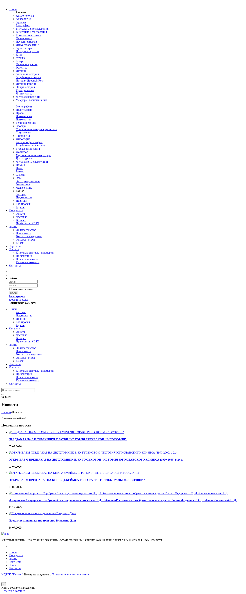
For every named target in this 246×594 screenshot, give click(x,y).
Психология (23, 119)
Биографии (23, 25)
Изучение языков (26, 41)
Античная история (27, 74)
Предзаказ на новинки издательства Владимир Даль (43, 520)
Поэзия (20, 164)
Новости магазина (27, 259)
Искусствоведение (27, 44)
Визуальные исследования (32, 28)
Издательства (24, 197)
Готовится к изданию (29, 236)
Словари (21, 125)
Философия (23, 138)
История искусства (27, 51)
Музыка (21, 57)
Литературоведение (28, 96)
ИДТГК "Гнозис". (12, 574)
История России (26, 83)
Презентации (24, 255)
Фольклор (22, 151)
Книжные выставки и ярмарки (35, 252)
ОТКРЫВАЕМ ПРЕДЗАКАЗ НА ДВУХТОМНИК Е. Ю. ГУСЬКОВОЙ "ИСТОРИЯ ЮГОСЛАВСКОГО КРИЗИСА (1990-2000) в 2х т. (96, 459)
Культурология (25, 90)
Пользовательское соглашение (70, 574)
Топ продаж (23, 203)
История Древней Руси (30, 80)
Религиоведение (26, 122)
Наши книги (23, 233)
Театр (19, 61)
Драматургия (24, 158)
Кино (19, 54)
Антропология (25, 15)
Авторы (21, 194)
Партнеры (15, 246)
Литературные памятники (32, 161)
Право (20, 113)
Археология (23, 18)
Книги (13, 9)
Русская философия (28, 148)
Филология (23, 135)
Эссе (19, 177)
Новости (14, 249)
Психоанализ (24, 116)
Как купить (16, 210)
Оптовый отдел (25, 239)
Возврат (21, 220)
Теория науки (24, 38)
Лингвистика (24, 93)
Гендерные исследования (31, 31)
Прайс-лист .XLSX (27, 223)
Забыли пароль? (18, 299)
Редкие (20, 207)
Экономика (23, 184)
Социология (23, 132)
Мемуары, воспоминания (31, 100)
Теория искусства (26, 64)
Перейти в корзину (13, 590)
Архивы (21, 22)
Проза (19, 168)
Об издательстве (26, 229)
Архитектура (24, 48)
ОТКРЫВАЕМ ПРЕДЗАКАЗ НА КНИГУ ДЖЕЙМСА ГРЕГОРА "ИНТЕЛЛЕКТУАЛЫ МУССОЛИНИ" (77, 479)
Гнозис (13, 226)
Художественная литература (33, 155)
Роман (20, 171)
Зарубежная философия (30, 145)
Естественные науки (28, 35)
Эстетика (21, 67)
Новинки (21, 200)
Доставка (21, 216)
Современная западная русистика (36, 129)
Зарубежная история (28, 77)
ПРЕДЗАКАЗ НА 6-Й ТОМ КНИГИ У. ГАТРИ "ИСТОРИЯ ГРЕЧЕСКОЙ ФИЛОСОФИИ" (68, 439)
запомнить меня (22, 289)
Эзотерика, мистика (28, 181)
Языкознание (24, 187)
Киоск (20, 242)
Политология (24, 109)
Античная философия (29, 142)
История (21, 70)
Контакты (15, 265)
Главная (6, 412)
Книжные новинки (27, 262)
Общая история (25, 87)
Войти (13, 293)
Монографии (24, 106)
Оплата (20, 213)
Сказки (20, 174)
